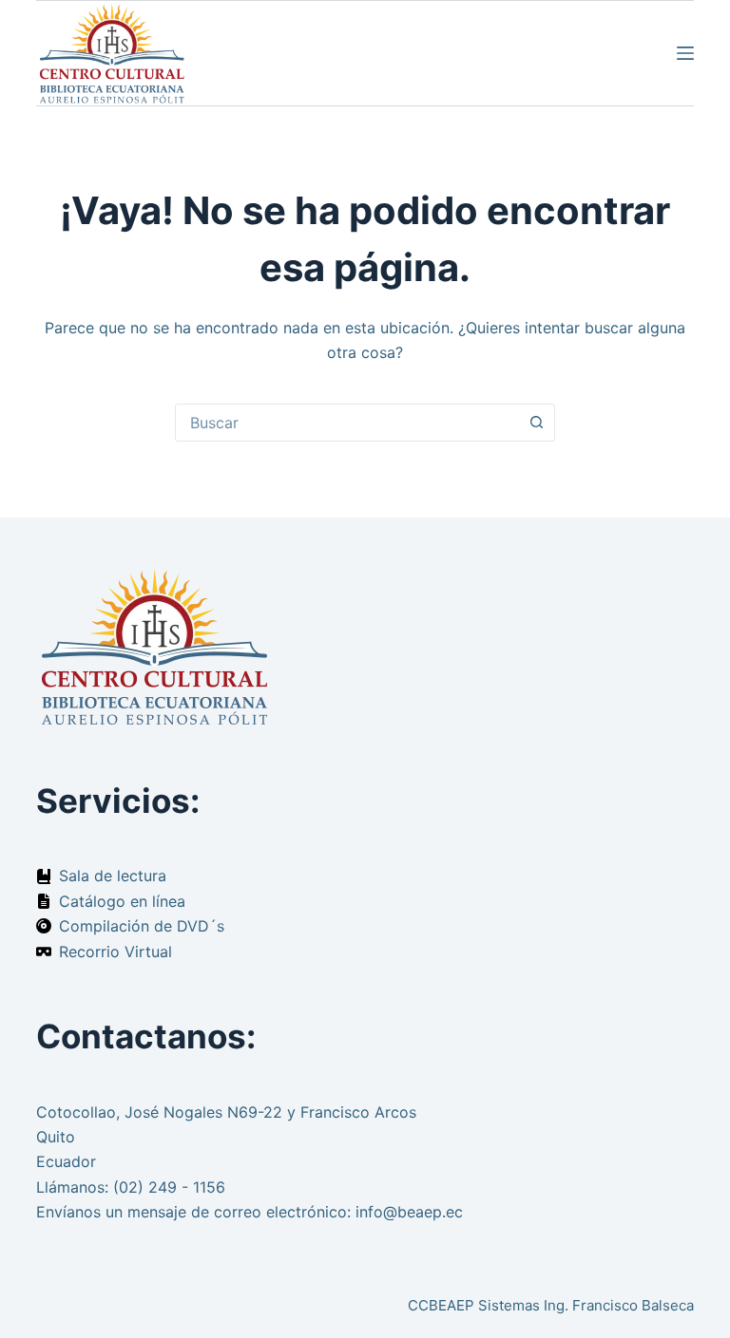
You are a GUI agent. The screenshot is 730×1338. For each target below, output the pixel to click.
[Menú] (685, 53)
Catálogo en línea (122, 901)
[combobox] (347, 423)
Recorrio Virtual (115, 951)
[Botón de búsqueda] (536, 423)
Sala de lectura (112, 875)
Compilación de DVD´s (141, 925)
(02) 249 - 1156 (169, 1187)
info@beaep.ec (409, 1211)
